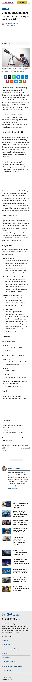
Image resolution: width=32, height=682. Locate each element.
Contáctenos (6, 644)
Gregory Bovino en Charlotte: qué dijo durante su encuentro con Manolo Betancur (20, 513)
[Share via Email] (20, 81)
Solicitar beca (6, 657)
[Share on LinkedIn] (26, 77)
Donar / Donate (22, 2)
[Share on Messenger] (18, 77)
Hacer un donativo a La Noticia (12, 666)
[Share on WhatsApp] (14, 77)
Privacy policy (6, 670)
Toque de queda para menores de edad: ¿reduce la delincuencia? (21, 561)
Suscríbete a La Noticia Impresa (12, 649)
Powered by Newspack (7, 679)
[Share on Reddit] (11, 81)
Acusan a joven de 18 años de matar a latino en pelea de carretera (20, 571)
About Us (5, 640)
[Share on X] (9, 77)
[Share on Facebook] (5, 77)
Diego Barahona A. (12, 23)
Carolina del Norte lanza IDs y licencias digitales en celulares (21, 588)
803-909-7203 (18, 127)
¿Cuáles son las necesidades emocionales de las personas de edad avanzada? (19, 540)
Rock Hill (13, 460)
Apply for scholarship (9, 661)
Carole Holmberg (12, 120)
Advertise (5, 653)
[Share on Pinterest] (7, 81)
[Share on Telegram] (22, 77)
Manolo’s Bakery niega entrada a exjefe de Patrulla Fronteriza (20, 530)
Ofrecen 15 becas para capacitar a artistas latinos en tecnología (20, 522)
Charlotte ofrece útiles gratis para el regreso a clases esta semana (20, 579)
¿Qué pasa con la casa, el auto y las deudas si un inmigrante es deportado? (20, 504)
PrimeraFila (5, 8)
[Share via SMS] (16, 81)
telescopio (19, 460)
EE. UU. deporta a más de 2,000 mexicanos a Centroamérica (20, 552)
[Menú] (29, 3)
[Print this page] (24, 81)
